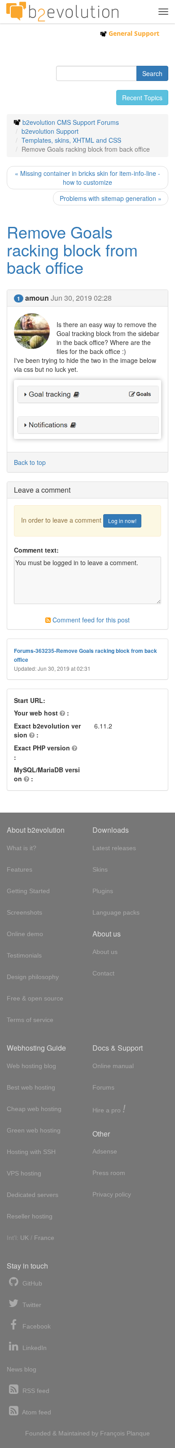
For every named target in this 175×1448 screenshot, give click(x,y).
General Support (133, 33)
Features (19, 869)
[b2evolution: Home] (62, 11)
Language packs (116, 912)
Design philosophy (33, 976)
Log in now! (122, 520)
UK (24, 1237)
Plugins (102, 890)
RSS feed (35, 1390)
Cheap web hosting (34, 1108)
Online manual (113, 1065)
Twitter (31, 1304)
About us (105, 951)
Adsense (104, 1151)
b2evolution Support (50, 131)
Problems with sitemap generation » (111, 198)
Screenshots (24, 912)
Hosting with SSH (31, 1151)
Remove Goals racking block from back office (72, 249)
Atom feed (36, 1412)
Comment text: (36, 549)
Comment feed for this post (90, 619)
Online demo (25, 933)
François (112, 1433)
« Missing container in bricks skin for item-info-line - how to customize (87, 178)
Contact (103, 973)
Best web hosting (31, 1087)
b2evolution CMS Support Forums (70, 122)
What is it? (21, 848)
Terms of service (30, 1019)
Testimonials (24, 955)
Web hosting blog (31, 1065)
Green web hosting (34, 1130)
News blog (21, 1369)
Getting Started (28, 890)
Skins (100, 869)
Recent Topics (142, 97)
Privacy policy (111, 1194)
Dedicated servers (32, 1194)
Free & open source (35, 998)
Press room (108, 1172)
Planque (138, 1433)
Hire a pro (109, 1109)
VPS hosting (24, 1173)
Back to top (30, 462)
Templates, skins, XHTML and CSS (71, 140)
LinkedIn (34, 1347)
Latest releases (114, 848)
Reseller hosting (29, 1216)
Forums (103, 1087)
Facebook (36, 1326)
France (44, 1237)
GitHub (31, 1283)
